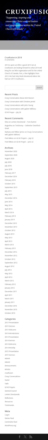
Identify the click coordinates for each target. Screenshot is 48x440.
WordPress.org (10, 425)
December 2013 (11, 223)
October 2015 (10, 184)
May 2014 (8, 205)
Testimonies (9, 405)
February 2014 (10, 216)
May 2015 (8, 194)
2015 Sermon (10, 355)
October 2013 (10, 230)
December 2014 (11, 198)
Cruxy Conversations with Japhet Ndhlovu (20, 109)
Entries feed (9, 418)
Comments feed (11, 422)
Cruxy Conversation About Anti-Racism (19, 98)
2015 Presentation (12, 351)
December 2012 (11, 252)
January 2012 (10, 288)
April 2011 (8, 295)
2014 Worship (10, 348)
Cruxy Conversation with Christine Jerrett (20, 101)
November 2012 (11, 255)
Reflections (9, 398)
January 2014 (10, 219)
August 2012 (9, 266)
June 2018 (8, 169)
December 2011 (11, 291)
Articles (7, 369)
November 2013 (11, 227)
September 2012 (11, 263)
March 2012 (9, 280)
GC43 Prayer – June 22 (24, 142)
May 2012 (8, 273)
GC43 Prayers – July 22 (24, 138)
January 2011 (10, 302)
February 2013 (10, 248)
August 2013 (9, 234)
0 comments (9, 60)
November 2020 (11, 151)
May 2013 (8, 237)
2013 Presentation (12, 322)
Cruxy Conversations (12, 376)
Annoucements (10, 366)
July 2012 (8, 270)
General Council (11, 391)
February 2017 (10, 173)
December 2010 (11, 306)
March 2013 (9, 245)
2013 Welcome (10, 330)
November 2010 (11, 309)
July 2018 (8, 166)
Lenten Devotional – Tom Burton (23, 122)
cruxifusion (9, 373)
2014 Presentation (12, 337)
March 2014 (9, 212)
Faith (7, 383)
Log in (7, 415)
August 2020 (9, 158)
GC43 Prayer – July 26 (13, 112)
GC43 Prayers (10, 387)
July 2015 (8, 191)
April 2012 (8, 277)
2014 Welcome (10, 344)
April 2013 (8, 241)
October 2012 (10, 259)
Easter (7, 380)
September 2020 (11, 155)
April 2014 (8, 209)
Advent (7, 358)
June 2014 (8, 202)
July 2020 (8, 162)
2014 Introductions (12, 333)
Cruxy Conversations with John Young (19, 105)
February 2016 (10, 180)
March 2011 (9, 298)
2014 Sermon (10, 340)
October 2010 (10, 313)
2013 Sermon (10, 326)
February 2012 (10, 284)
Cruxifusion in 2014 (13, 57)
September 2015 (11, 187)
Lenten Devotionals (12, 394)
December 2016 (11, 176)
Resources (9, 401)
